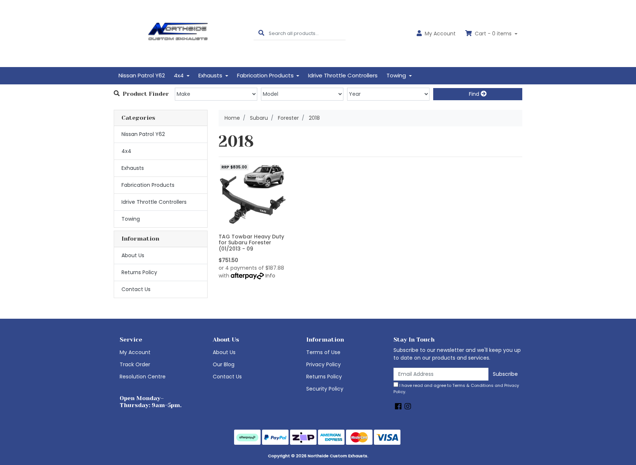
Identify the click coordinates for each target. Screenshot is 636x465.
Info (270, 275)
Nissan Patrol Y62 (142, 75)
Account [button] (440, 33)
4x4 (126, 151)
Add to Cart (252, 225)
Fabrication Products (147, 185)
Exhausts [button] (211, 75)
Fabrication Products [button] (266, 75)
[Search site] (261, 33)
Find (475, 94)
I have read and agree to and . (456, 388)
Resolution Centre (143, 376)
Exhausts (132, 168)
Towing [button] (396, 75)
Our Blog (223, 364)
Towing (130, 219)
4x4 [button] (179, 75)
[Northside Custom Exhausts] (178, 33)
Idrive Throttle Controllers (343, 75)
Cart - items (493, 33)
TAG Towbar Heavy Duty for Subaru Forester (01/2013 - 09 (251, 243)
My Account (135, 352)
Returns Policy (139, 272)
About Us (132, 255)
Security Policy (324, 388)
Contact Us (136, 289)
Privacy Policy (323, 364)
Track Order (135, 364)
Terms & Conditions (473, 385)
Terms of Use (323, 352)
